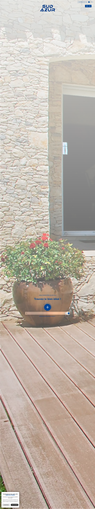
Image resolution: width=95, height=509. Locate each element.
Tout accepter (14, 504)
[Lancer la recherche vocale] (47, 307)
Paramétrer (6, 504)
